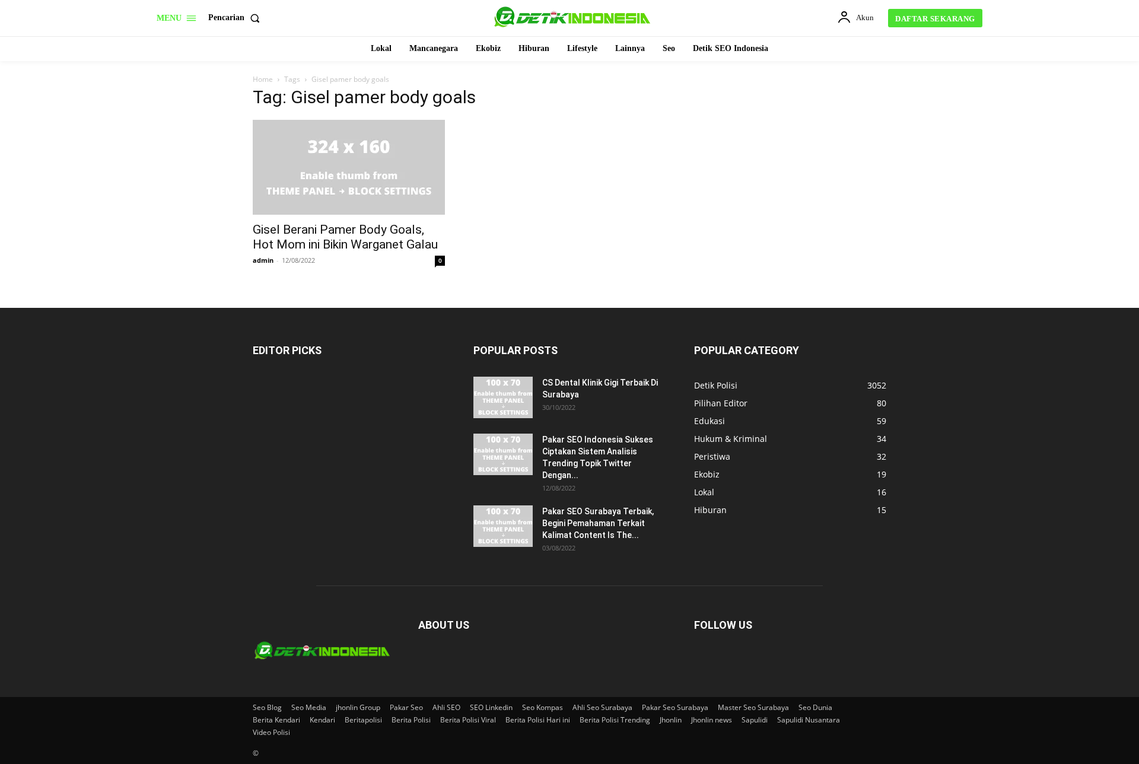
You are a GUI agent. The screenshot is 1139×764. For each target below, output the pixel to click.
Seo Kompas (542, 707)
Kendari (322, 720)
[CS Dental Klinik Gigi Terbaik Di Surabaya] (503, 397)
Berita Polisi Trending (615, 720)
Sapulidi (755, 720)
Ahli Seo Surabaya (602, 707)
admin (263, 260)
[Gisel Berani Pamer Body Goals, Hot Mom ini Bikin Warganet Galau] (349, 167)
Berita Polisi (411, 720)
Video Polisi (271, 732)
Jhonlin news (711, 720)
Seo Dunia (815, 707)
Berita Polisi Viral (468, 720)
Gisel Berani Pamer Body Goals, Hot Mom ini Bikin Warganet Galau (345, 237)
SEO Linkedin (491, 707)
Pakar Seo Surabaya (675, 707)
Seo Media (308, 707)
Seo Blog (267, 707)
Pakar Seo (406, 707)
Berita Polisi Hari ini (537, 720)
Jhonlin (671, 720)
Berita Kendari (276, 720)
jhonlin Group (358, 707)
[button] (236, 17)
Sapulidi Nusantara (808, 720)
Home (263, 79)
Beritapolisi (363, 720)
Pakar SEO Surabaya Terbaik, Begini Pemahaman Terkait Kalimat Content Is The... (598, 523)
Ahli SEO (446, 707)
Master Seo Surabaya (753, 707)
